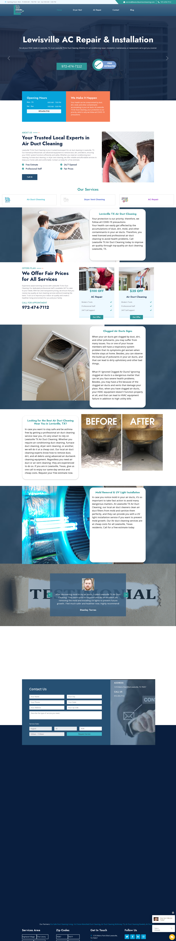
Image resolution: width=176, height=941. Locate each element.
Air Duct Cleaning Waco (117, 924)
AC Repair (97, 10)
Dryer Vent (77, 10)
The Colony (41, 937)
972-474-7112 (72, 66)
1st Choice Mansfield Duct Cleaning (27, 924)
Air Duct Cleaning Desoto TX (97, 924)
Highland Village (28, 937)
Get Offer (97, 317)
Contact (116, 10)
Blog (132, 10)
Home (59, 10)
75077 (70, 937)
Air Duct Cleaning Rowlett (75, 924)
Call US (29, 177)
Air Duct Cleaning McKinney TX (53, 924)
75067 (59, 937)
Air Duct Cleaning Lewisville (137, 924)
